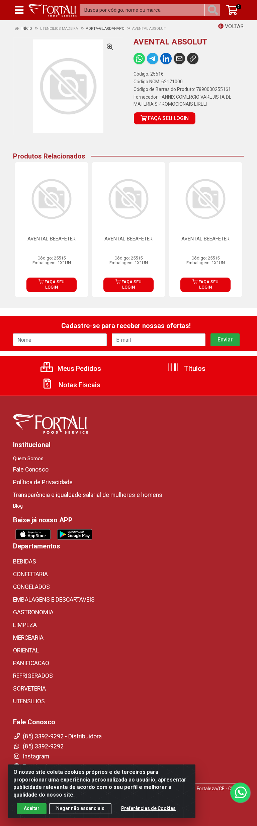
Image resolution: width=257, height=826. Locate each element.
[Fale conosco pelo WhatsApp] (240, 793)
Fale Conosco (31, 469)
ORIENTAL (26, 650)
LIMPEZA (25, 625)
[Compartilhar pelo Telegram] (152, 58)
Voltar (234, 26)
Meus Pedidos (78, 369)
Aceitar (31, 808)
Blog (18, 506)
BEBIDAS (24, 561)
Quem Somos (28, 458)
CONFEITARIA (30, 574)
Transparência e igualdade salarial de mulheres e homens (87, 495)
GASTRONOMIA (33, 612)
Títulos (193, 369)
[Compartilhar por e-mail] (179, 58)
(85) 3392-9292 (42, 746)
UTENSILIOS (29, 701)
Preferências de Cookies (148, 808)
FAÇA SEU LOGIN (168, 118)
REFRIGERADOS (33, 676)
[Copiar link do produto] (192, 58)
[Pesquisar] (214, 10)
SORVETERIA (29, 688)
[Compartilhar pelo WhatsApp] (139, 58)
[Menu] (19, 10)
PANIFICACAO (31, 663)
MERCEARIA (28, 637)
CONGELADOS (31, 587)
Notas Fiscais (78, 385)
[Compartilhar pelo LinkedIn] (166, 58)
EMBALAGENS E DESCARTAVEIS (54, 599)
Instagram (35, 756)
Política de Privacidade (43, 482)
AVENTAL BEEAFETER (51, 239)
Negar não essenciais (80, 808)
